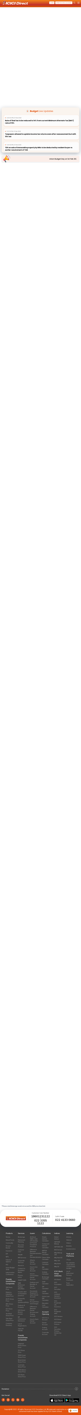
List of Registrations (22, 1325)
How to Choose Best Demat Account (34, 1276)
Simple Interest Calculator (45, 1239)
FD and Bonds (8, 1247)
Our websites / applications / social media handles (70, 1265)
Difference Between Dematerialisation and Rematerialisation (34, 1253)
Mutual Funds (10, 1240)
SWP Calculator (45, 1282)
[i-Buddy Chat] (73, 1410)
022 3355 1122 (40, 1222)
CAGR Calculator (45, 1292)
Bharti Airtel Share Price (22, 1361)
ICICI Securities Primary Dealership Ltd (57, 1331)
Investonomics (70, 1249)
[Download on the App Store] (56, 1400)
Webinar (69, 1240)
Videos (68, 1243)
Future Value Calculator (46, 1258)
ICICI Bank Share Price (22, 1375)
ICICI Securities (57, 1288)
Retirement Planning (21, 1241)
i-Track (68, 1260)
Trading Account (44, 1328)
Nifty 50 (56, 1266)
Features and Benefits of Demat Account (34, 1285)
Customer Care (21, 1251)
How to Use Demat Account (33, 1269)
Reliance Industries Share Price (10, 1294)
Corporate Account (45, 1333)
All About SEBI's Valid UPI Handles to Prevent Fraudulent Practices (34, 1241)
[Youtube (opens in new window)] (22, 1400)
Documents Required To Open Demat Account (34, 1294)
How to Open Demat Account (34, 1321)
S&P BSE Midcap (57, 1243)
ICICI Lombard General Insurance (57, 1295)
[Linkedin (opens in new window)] (18, 1400)
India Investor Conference (10, 1273)
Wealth (20, 1254)
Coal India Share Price (22, 1366)
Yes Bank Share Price (10, 1314)
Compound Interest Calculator (45, 1245)
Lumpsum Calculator (45, 1263)
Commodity (9, 1243)
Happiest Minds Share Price (22, 1345)
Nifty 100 (57, 1260)
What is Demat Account (32, 1262)
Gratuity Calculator (45, 1273)
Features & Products (21, 1306)
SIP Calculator (45, 1287)
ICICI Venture (58, 1316)
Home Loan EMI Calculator (46, 1298)
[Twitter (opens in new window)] (13, 1400)
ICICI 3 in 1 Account (45, 1319)
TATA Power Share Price (22, 1356)
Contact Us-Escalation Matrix (22, 1270)
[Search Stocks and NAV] (74, 2)
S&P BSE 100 (58, 1247)
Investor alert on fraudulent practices (22, 1293)
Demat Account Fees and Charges (34, 1301)
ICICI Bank (57, 1279)
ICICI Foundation (57, 1283)
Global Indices (56, 1238)
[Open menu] (78, 2)
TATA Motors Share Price (22, 1371)
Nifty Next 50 (58, 1257)
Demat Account (44, 1323)
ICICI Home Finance (57, 1323)
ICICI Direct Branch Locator (21, 1312)
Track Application (70, 1284)
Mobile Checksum (69, 1279)
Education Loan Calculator (45, 1305)
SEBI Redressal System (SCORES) (21, 1286)
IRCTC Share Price (10, 1300)
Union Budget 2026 (10, 1268)
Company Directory (9, 1324)
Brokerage (21, 1237)
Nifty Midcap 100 (58, 1253)
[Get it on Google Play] (72, 1400)
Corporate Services (21, 1261)
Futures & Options (9, 1261)
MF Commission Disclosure (22, 1319)
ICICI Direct (57, 1319)
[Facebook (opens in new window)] (3, 1400)
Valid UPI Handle (21, 1329)
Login (52, 3)
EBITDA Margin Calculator (45, 1252)
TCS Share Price (21, 1351)
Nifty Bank (57, 1263)
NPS (7, 1257)
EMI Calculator (45, 1268)
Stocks (8, 1237)
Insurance (9, 1251)
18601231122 (40, 1216)
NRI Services (22, 1257)
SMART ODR (22, 1280)
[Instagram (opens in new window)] (8, 1400)
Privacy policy (20, 1276)
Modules (69, 1246)
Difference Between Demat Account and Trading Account (34, 1311)
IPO (7, 1264)
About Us (21, 1265)
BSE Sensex (58, 1250)
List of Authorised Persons (69, 1273)
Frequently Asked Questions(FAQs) (22, 1300)
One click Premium (21, 1246)
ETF (7, 1254)
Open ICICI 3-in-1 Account (64, 3)
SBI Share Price (9, 1288)
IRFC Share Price (9, 1305)
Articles (68, 1237)
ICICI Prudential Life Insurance (57, 1304)
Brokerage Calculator (45, 1278)
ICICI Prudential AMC (57, 1311)
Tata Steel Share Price (10, 1319)
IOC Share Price (9, 1310)
